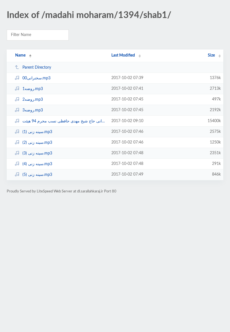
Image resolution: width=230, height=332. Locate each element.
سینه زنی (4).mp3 (37, 164)
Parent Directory (36, 67)
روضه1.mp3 (32, 89)
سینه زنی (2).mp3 (37, 143)
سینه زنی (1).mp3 (37, 132)
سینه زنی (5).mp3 (37, 175)
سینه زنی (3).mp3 (37, 153)
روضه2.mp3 (32, 100)
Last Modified (123, 55)
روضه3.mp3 (32, 110)
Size (211, 55)
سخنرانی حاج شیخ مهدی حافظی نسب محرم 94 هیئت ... (64, 121)
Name (20, 55)
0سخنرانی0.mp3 (36, 78)
